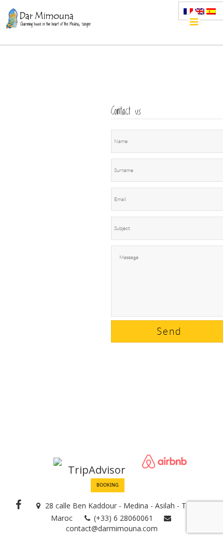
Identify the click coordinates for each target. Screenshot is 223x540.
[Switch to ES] (211, 11)
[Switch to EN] (199, 11)
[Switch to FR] (188, 11)
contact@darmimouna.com (112, 528)
